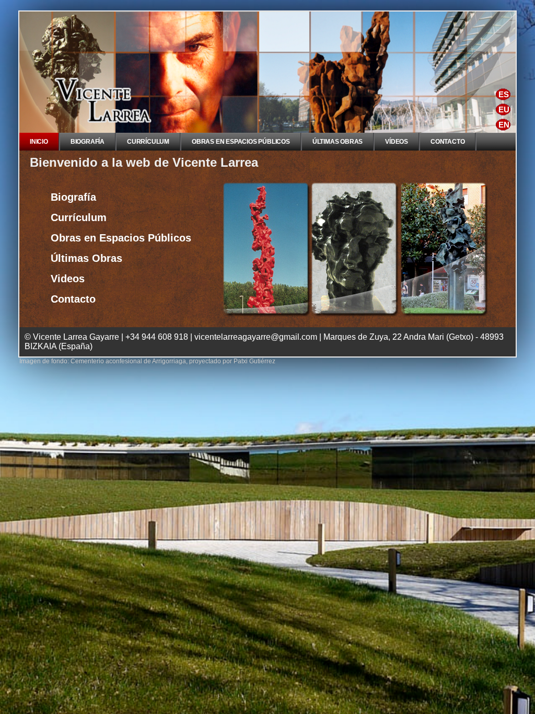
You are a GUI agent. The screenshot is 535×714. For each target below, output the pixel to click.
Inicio (39, 141)
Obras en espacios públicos (241, 141)
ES (503, 94)
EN (503, 124)
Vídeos (396, 141)
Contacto (447, 141)
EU (503, 109)
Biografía (87, 141)
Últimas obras (337, 141)
